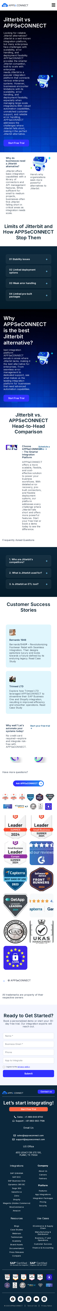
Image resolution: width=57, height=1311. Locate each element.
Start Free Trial (16, 142)
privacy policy (24, 1067)
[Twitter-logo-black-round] (21, 1299)
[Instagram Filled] (44, 1299)
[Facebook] (13, 1299)
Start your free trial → (40, 727)
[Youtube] (36, 1299)
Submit (28, 1073)
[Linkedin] (28, 1299)
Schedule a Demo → (44, 447)
